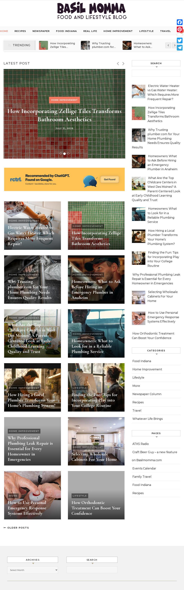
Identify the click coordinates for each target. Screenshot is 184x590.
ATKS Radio (140, 444)
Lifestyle (146, 31)
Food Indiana (66, 31)
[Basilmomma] (92, 12)
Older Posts (17, 527)
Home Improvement (118, 31)
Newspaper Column (146, 394)
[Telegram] (179, 47)
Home (4, 31)
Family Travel (141, 476)
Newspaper (41, 31)
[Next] (175, 45)
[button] (61, 153)
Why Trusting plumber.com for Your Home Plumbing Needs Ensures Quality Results (30, 289)
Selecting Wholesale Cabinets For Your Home (94, 456)
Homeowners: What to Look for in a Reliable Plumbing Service (92, 346)
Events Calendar (144, 468)
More (13, 495)
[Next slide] (123, 63)
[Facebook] (179, 22)
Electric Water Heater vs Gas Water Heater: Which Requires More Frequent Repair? (31, 235)
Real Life (90, 31)
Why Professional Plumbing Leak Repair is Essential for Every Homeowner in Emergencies (30, 448)
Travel (165, 31)
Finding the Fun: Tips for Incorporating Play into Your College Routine (95, 400)
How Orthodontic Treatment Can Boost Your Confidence (96, 508)
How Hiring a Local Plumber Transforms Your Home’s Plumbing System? (31, 400)
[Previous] (168, 45)
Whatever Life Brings (147, 419)
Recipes (20, 31)
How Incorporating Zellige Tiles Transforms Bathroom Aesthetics (96, 238)
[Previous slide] (118, 63)
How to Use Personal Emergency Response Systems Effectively (27, 508)
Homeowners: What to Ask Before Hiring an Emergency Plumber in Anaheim (96, 289)
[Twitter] (179, 40)
